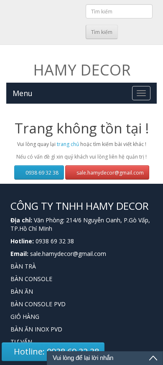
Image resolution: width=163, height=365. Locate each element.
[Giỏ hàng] (78, 31)
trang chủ (68, 144)
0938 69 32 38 (41, 172)
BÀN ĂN (21, 291)
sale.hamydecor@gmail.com (109, 172)
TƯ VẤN (21, 342)
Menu (23, 93)
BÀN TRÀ (23, 266)
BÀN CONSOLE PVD (38, 304)
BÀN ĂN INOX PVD (36, 329)
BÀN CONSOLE (31, 279)
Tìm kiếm (101, 32)
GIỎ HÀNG (24, 317)
